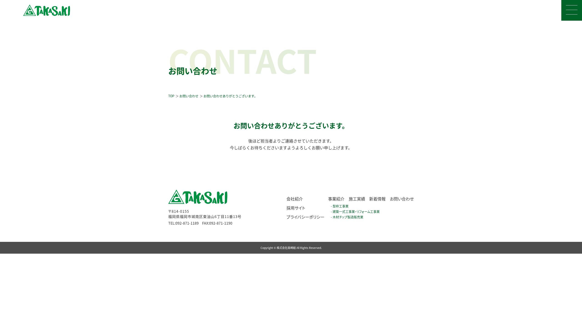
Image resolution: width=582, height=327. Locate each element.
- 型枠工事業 (340, 206)
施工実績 (357, 199)
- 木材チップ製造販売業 (347, 217)
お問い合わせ (402, 199)
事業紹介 (336, 199)
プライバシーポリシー (305, 217)
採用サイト (295, 208)
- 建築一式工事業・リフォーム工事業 (355, 211)
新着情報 (377, 199)
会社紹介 (294, 199)
